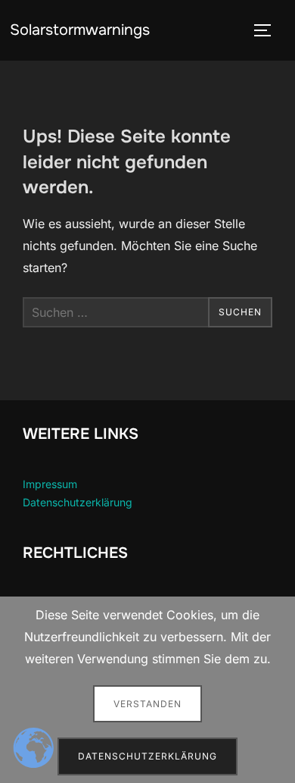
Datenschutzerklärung (77, 502)
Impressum (50, 484)
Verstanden (147, 703)
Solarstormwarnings (80, 29)
